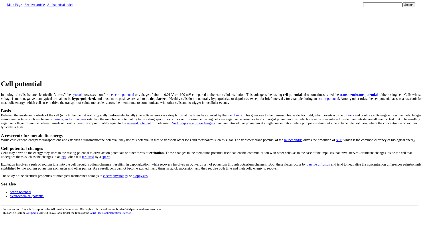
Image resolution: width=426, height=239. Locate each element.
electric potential (122, 94)
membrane (234, 115)
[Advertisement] (38, 44)
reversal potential (139, 123)
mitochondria (293, 140)
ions (351, 115)
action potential (328, 98)
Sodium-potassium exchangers (193, 123)
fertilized (88, 157)
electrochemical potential (27, 196)
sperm (106, 157)
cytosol (77, 94)
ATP (339, 140)
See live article (34, 5)
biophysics (140, 176)
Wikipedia (32, 212)
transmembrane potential (359, 94)
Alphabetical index (60, 5)
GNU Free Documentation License (110, 212)
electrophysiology (115, 176)
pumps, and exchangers (69, 119)
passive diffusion (318, 164)
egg (64, 157)
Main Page (14, 5)
